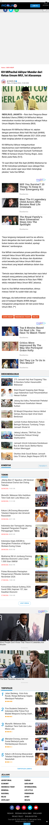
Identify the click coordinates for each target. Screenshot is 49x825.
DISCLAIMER (37, 813)
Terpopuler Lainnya (24, 769)
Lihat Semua (24, 603)
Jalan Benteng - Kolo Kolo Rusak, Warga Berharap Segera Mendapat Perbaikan (18, 696)
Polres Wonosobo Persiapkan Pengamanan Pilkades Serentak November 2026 (15, 574)
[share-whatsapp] (16, 10)
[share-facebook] (5, 10)
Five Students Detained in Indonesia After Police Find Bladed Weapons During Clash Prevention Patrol (18, 711)
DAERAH (27, 780)
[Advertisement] (24, 39)
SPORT (27, 797)
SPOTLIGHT (5, 800)
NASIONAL (5, 793)
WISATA (27, 800)
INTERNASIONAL (30, 787)
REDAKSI (10, 813)
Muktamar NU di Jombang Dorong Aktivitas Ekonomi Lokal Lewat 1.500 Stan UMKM (16, 559)
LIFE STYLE (28, 790)
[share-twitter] (11, 10)
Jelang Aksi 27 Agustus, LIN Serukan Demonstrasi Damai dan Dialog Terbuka (17, 482)
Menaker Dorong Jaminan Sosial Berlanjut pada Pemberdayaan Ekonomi (16, 741)
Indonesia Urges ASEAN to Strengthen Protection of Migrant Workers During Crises (15, 543)
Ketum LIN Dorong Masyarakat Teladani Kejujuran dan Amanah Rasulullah (15, 513)
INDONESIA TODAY (22, 317)
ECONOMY (5, 784)
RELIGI (35, 317)
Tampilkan (42, 466)
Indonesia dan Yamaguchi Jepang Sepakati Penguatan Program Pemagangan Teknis (16, 528)
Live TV (35, 6)
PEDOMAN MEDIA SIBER (23, 813)
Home (3, 67)
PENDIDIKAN (29, 793)
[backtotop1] (47, 821)
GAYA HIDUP (10, 67)
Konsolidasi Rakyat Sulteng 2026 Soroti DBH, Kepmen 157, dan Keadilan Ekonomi (16, 589)
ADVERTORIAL (6, 780)
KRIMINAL (5, 790)
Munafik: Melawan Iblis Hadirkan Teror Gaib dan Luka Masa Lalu (16, 496)
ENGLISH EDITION (31, 816)
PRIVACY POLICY (17, 816)
